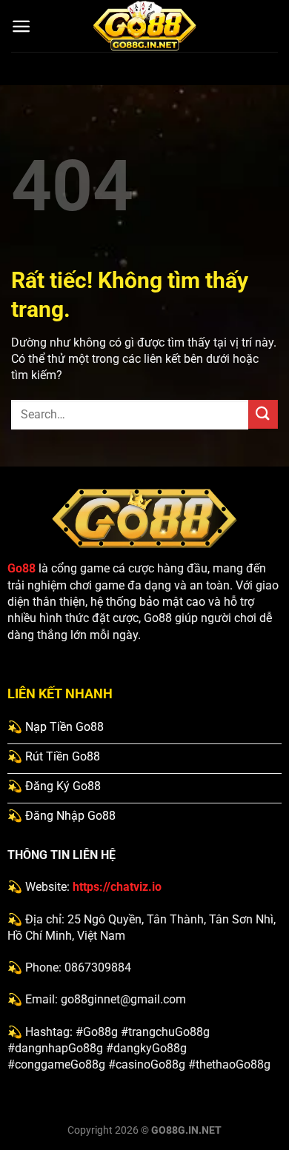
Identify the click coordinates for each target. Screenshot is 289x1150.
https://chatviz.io (117, 887)
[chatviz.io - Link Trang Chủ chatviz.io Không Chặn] (144, 26)
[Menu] (21, 26)
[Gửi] (263, 414)
